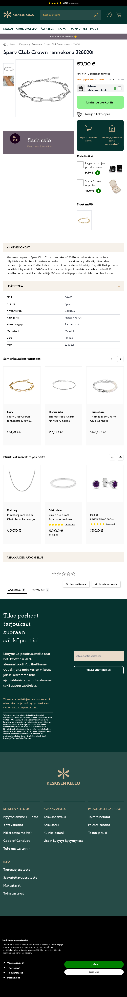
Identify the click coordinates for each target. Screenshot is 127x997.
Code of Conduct (16, 841)
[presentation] (78, 85)
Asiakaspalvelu (54, 817)
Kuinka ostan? (53, 833)
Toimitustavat (13, 894)
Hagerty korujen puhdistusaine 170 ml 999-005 (95, 166)
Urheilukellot (27, 29)
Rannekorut (37, 44)
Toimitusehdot (99, 817)
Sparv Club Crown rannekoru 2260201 (63, 44)
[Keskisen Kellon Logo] (19, 14)
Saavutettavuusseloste (20, 878)
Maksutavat (12, 886)
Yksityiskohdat (18, 247)
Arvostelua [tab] (14, 589)
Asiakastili (51, 825)
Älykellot (48, 29)
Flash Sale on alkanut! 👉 (63, 36)
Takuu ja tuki (97, 833)
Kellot (8, 29)
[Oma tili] (109, 14)
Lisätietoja (15, 286)
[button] (120, 359)
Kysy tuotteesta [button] (78, 583)
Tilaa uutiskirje (98, 670)
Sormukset (79, 29)
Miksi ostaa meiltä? (17, 833)
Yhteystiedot (13, 825)
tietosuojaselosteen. (25, 707)
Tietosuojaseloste (16, 870)
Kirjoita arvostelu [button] (108, 583)
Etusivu (4, 44)
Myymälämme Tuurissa (20, 817)
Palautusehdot (99, 825)
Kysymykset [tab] (38, 589)
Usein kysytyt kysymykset (63, 841)
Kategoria (23, 44)
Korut (63, 29)
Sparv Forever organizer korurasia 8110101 (94, 184)
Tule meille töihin (16, 849)
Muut (94, 29)
